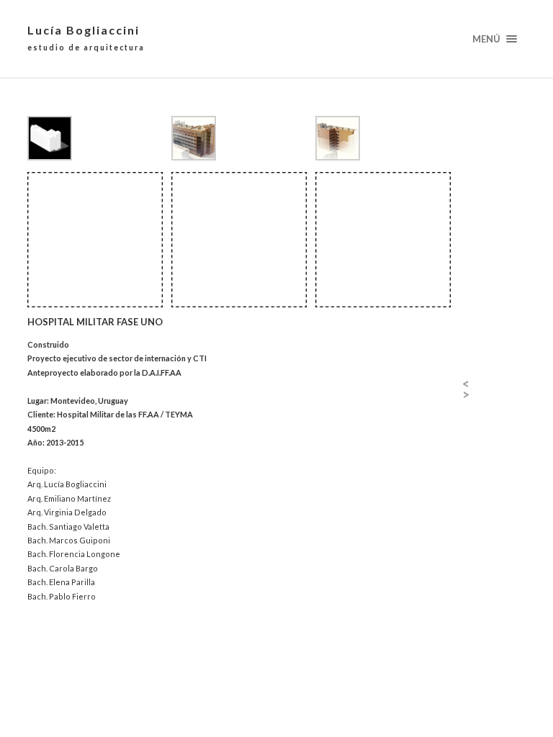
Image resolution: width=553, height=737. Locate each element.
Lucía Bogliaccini (86, 37)
